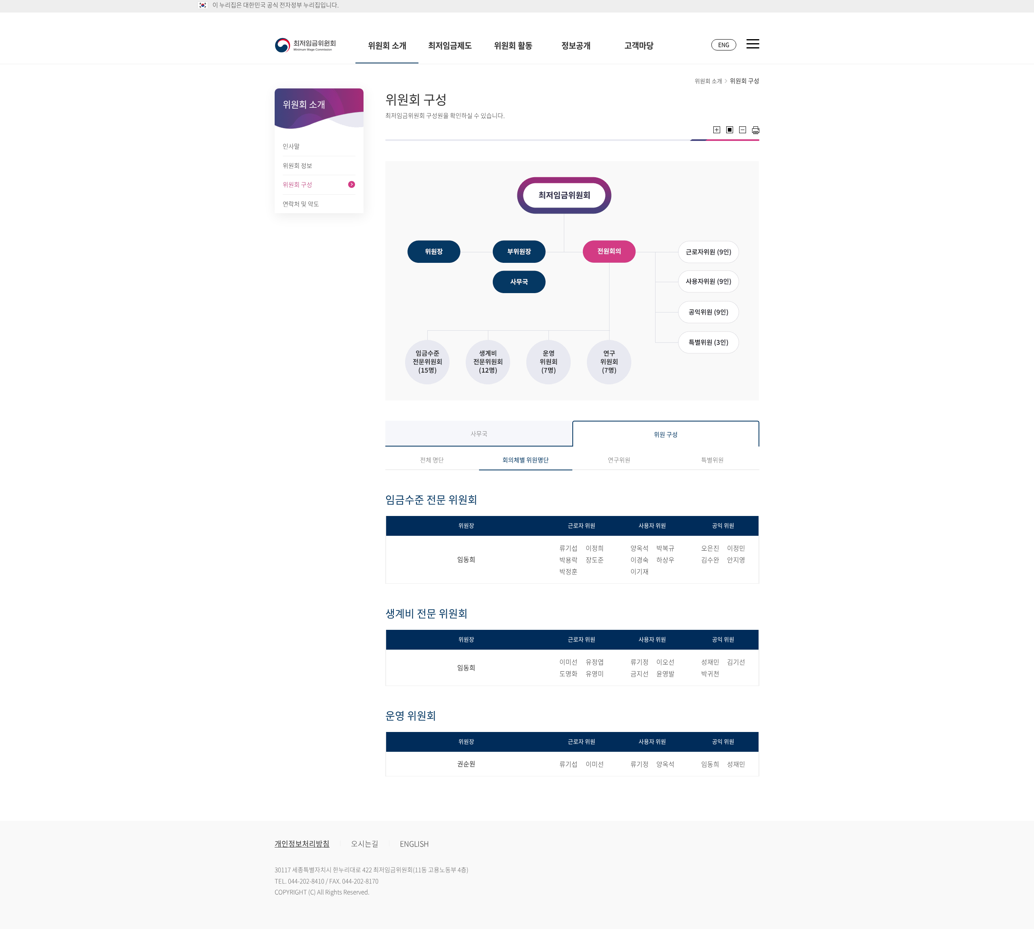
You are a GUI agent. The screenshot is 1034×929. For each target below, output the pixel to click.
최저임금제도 (450, 45)
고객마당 (639, 45)
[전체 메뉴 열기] (752, 43)
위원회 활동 (513, 45)
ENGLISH (414, 843)
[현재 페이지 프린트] (755, 130)
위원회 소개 (387, 45)
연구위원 (619, 459)
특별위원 (712, 459)
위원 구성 (666, 434)
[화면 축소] (742, 129)
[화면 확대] (716, 129)
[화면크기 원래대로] (729, 129)
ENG (723, 44)
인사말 (291, 146)
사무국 (479, 433)
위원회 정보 (297, 165)
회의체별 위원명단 (525, 459)
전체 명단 (432, 459)
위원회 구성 (297, 184)
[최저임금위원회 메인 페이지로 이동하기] (305, 45)
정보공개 (576, 45)
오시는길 (364, 843)
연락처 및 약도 (301, 203)
